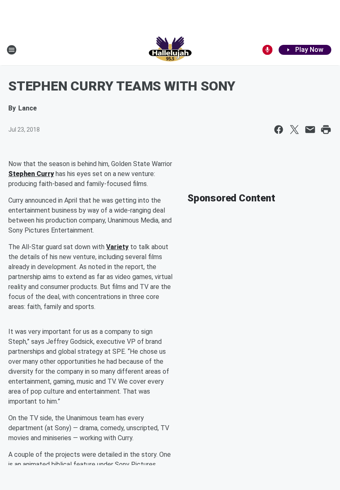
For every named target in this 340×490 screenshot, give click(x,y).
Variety (117, 247)
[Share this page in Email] (310, 129)
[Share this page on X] (294, 129)
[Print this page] (326, 129)
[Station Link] (170, 50)
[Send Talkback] (267, 50)
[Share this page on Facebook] (278, 129)
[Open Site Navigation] (12, 50)
